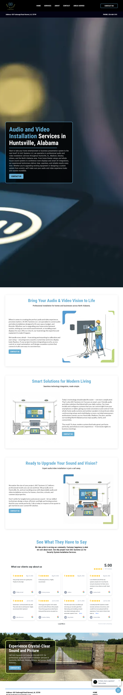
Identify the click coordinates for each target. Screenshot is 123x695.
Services (47, 6)
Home (38, 6)
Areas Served (79, 6)
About (57, 6)
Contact (66, 6)
